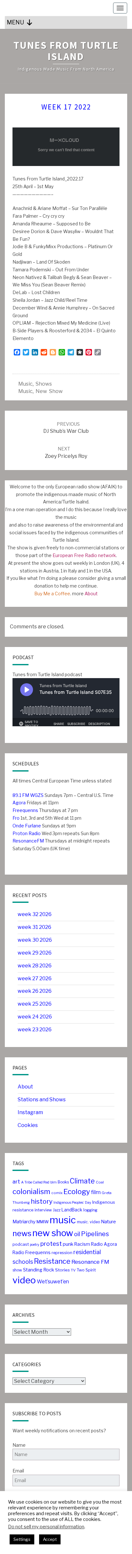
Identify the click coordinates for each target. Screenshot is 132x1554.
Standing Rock (38, 1270)
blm (53, 1182)
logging (90, 1210)
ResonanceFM (28, 840)
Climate (82, 1181)
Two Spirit (86, 1270)
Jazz (57, 1210)
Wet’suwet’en (53, 1282)
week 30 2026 (35, 940)
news (21, 1233)
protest (51, 1243)
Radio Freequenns (31, 1252)
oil (77, 1234)
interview (43, 1210)
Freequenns (25, 810)
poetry (34, 1245)
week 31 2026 (34, 927)
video (24, 1280)
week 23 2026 (35, 1029)
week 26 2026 (35, 991)
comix (56, 1193)
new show (49, 391)
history (42, 1201)
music (25, 384)
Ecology (76, 1191)
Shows (44, 384)
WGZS (36, 795)
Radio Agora (104, 1244)
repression (62, 1252)
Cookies (28, 1125)
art (16, 1181)
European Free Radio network (84, 555)
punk (68, 1244)
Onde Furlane (26, 825)
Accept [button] (50, 1539)
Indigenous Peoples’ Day (72, 1202)
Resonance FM (90, 1261)
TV (73, 1270)
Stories (62, 1269)
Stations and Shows (42, 1099)
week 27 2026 (35, 978)
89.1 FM (20, 795)
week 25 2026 (35, 1004)
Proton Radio (26, 833)
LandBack (72, 1209)
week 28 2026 (35, 966)
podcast (20, 1244)
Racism (82, 1244)
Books (63, 1182)
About (91, 593)
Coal (100, 1182)
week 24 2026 (35, 1017)
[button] (15, 22)
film (96, 1192)
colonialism (31, 1191)
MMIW (43, 1221)
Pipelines (95, 1234)
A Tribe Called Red (35, 1182)
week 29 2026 (35, 953)
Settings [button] (21, 1539)
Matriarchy (24, 1222)
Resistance (52, 1261)
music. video (88, 1221)
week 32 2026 (35, 914)
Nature (108, 1222)
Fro (16, 818)
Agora (19, 802)
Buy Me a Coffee (52, 593)
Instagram (30, 1112)
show (17, 1270)
